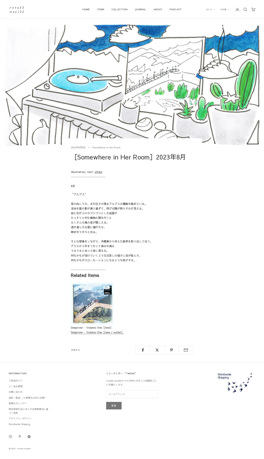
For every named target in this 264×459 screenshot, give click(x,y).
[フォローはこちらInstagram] (10, 436)
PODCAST (176, 9)
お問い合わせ (16, 392)
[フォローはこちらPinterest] (20, 436)
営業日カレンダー (18, 403)
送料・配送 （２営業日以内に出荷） (28, 397)
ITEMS (100, 9)
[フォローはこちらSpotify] (29, 436)
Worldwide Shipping (19, 424)
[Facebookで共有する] (143, 350)
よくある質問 (16, 386)
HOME (86, 9)
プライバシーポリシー (20, 418)
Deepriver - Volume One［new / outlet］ (97, 332)
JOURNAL (140, 9)
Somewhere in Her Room (106, 147)
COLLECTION (120, 9)
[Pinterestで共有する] (172, 350)
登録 (113, 405)
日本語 (223, 9)
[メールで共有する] (186, 350)
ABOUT (157, 9)
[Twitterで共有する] (157, 350)
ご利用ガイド (16, 380)
